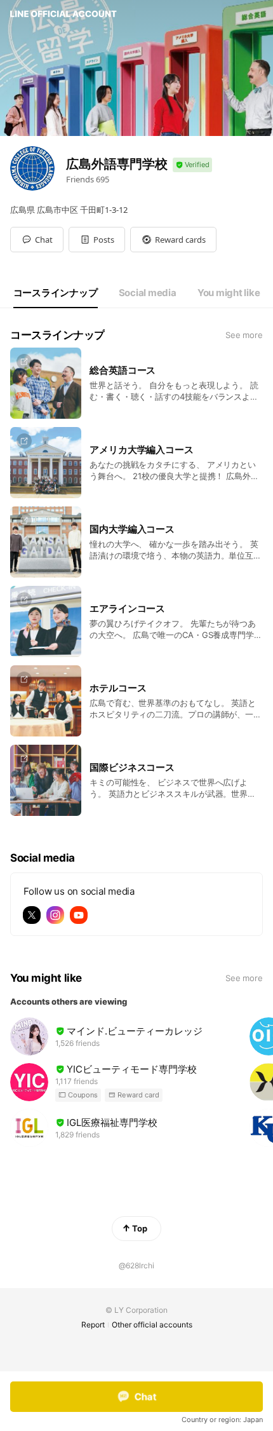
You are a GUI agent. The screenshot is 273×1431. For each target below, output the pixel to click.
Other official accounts (152, 1324)
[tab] (55, 293)
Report (93, 1324)
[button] (97, 239)
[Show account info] (192, 165)
